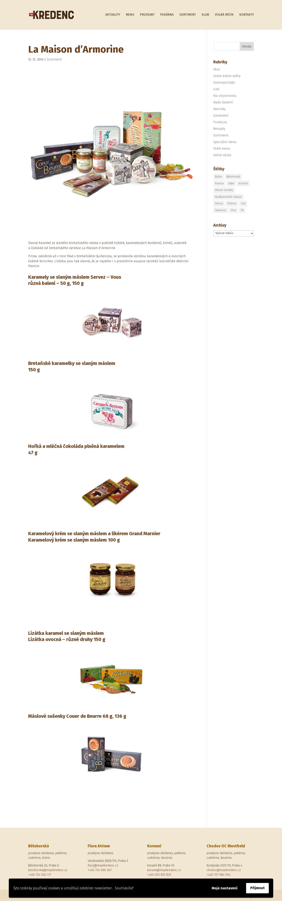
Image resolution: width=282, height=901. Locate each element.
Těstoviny (220, 210)
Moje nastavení (224, 888)
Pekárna (167, 14)
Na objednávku (225, 96)
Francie (219, 183)
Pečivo (219, 203)
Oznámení (220, 115)
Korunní (243, 183)
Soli (243, 203)
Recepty (219, 129)
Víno (233, 210)
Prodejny (147, 14)
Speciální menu (225, 142)
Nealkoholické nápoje (228, 196)
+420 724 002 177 (39, 875)
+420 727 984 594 (218, 875)
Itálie (231, 183)
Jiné (216, 89)
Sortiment (187, 14)
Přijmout (257, 888)
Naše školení (223, 102)
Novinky (219, 109)
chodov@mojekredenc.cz (224, 870)
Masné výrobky (224, 190)
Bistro (218, 176)
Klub (205, 14)
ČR (242, 210)
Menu (130, 14)
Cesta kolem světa (227, 76)
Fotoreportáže (224, 82)
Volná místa (224, 14)
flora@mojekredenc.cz (103, 865)
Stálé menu (221, 148)
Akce (216, 69)
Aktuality (112, 14)
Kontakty (246, 14)
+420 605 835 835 (159, 875)
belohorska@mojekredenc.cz (47, 870)
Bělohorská (233, 176)
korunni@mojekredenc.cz (164, 870)
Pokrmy (231, 203)
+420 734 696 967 (100, 870)
